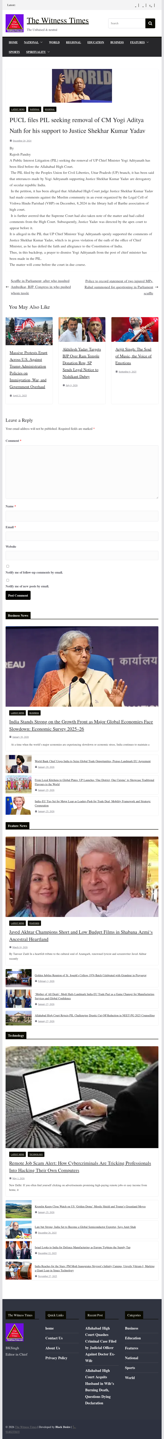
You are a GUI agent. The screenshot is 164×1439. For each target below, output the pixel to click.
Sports (14, 52)
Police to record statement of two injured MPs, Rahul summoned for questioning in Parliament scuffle (119, 286)
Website (11, 546)
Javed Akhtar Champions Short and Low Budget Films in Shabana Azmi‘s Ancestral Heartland (81, 935)
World (54, 42)
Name (11, 506)
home (13, 42)
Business (117, 42)
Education (95, 42)
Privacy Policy (56, 1357)
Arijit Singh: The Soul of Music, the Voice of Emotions (133, 355)
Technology (36, 1154)
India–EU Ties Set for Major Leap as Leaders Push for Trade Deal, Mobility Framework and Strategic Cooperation (93, 803)
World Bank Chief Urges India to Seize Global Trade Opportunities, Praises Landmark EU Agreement (93, 761)
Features (137, 42)
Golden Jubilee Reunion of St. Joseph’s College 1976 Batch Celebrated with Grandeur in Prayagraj (90, 975)
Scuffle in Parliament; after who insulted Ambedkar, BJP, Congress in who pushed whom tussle (41, 286)
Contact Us (54, 1338)
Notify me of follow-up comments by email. (34, 572)
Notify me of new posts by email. (27, 586)
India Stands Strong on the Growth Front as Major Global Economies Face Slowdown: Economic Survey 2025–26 (81, 725)
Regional (73, 42)
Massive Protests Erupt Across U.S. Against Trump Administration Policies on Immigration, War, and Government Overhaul (28, 369)
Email (11, 527)
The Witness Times (58, 20)
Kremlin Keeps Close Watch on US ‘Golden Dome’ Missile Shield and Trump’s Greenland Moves (90, 1206)
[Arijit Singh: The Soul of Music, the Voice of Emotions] (134, 320)
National (31, 42)
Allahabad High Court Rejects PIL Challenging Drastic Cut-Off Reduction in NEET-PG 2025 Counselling (95, 1015)
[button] (41, 42)
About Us (52, 1348)
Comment (13, 440)
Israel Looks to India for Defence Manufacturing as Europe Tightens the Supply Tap (82, 1247)
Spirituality (36, 52)
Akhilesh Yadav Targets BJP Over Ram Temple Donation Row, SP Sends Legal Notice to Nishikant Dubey (82, 362)
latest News (18, 109)
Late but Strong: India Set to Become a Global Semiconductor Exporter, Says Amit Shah (85, 1227)
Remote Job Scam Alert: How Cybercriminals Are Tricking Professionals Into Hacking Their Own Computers (80, 1166)
